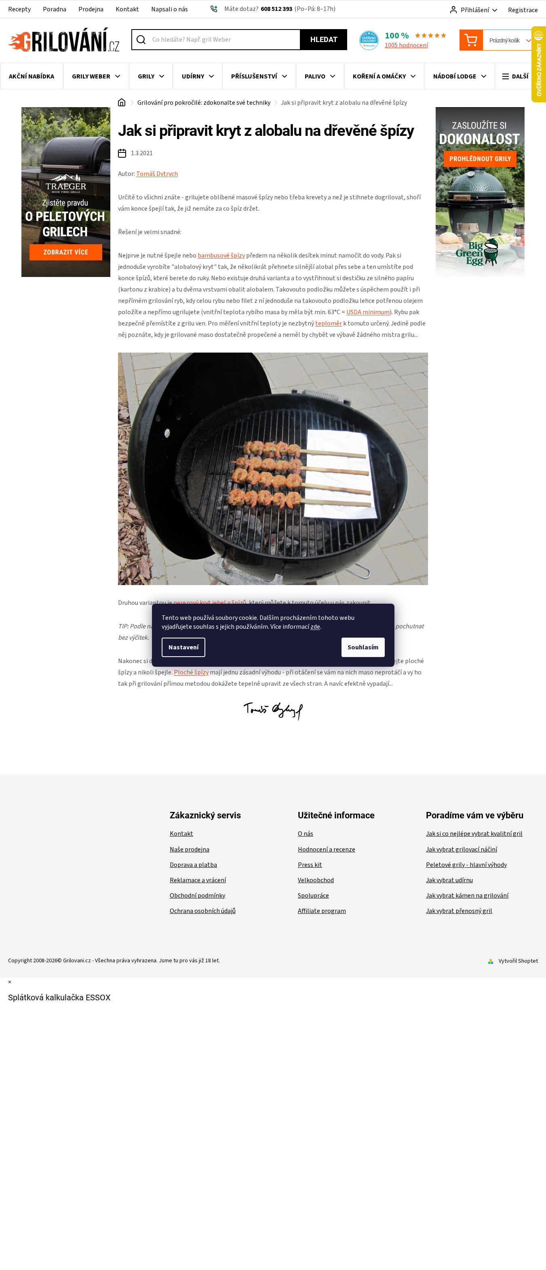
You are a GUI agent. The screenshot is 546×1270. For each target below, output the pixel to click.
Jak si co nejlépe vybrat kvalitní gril (474, 833)
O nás (305, 833)
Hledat (323, 39)
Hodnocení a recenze (326, 849)
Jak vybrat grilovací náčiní (461, 849)
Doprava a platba (193, 864)
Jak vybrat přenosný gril (459, 911)
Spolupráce (313, 895)
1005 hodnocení (406, 45)
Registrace (523, 10)
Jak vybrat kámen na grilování (467, 895)
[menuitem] (31, 76)
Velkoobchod (316, 880)
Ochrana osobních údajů (203, 911)
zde (315, 626)
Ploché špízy (191, 672)
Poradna (54, 9)
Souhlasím (363, 647)
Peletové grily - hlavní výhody (466, 864)
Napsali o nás (169, 9)
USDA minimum (368, 312)
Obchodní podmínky (197, 895)
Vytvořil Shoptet (518, 961)
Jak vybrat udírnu (449, 880)
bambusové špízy (221, 255)
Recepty (19, 9)
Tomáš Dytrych (157, 173)
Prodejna (90, 9)
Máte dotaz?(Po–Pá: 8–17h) (279, 8)
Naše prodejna (189, 849)
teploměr (328, 323)
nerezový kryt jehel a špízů (209, 602)
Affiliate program (322, 911)
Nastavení (183, 647)
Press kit (310, 864)
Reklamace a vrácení (198, 880)
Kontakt (127, 9)
